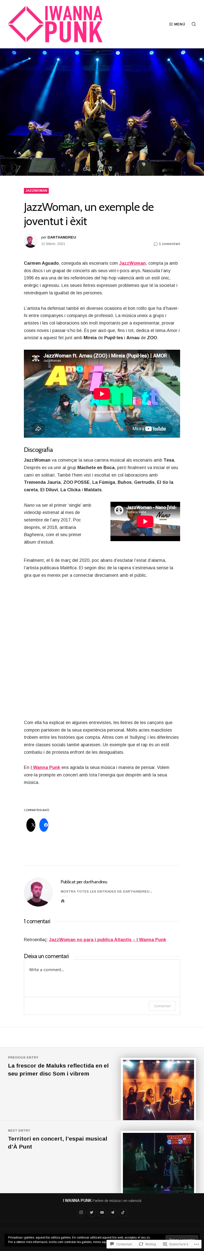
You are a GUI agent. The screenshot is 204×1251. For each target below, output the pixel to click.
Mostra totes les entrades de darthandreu (105, 891)
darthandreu (62, 237)
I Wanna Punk (45, 767)
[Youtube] (102, 1212)
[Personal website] (63, 901)
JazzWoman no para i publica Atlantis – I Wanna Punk (107, 939)
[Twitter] (91, 1212)
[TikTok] (123, 1212)
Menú (179, 24)
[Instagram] (81, 1212)
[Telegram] (112, 1212)
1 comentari (169, 244)
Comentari (162, 1006)
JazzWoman (36, 190)
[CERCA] (192, 24)
